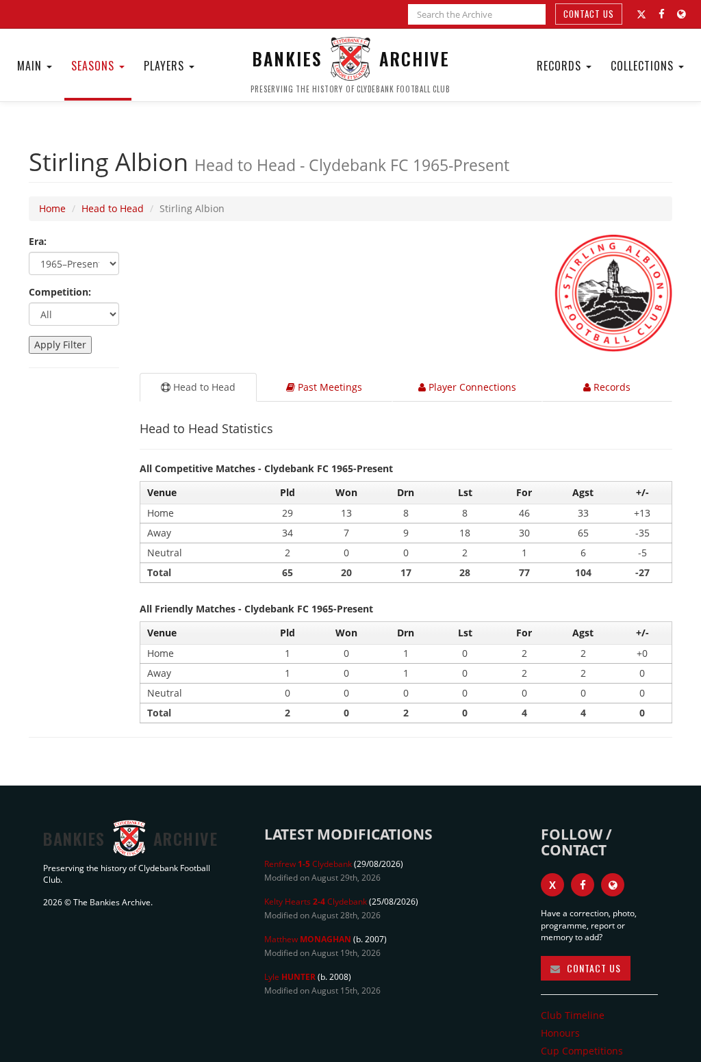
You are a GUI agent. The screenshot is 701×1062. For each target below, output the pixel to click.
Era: (38, 241)
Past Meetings (328, 386)
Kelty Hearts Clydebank (315, 901)
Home (52, 208)
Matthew (307, 939)
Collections (644, 65)
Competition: (60, 291)
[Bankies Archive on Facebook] (662, 14)
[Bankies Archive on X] (641, 14)
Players (166, 65)
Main (31, 65)
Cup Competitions (582, 1050)
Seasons (94, 65)
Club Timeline (572, 1015)
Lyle (290, 977)
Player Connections (471, 386)
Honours (560, 1032)
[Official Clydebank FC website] (612, 884)
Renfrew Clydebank (308, 864)
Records (561, 65)
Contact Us (588, 14)
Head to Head (112, 208)
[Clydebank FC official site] (681, 14)
